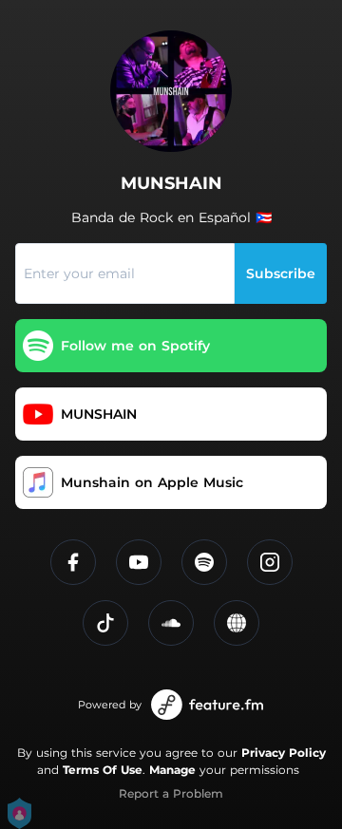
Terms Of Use (102, 770)
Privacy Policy (283, 752)
